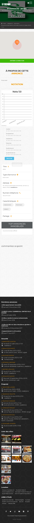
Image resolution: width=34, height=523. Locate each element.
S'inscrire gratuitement (20, 515)
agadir (3, 434)
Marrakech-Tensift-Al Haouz (23, 491)
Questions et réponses (7, 499)
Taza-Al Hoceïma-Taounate (23, 493)
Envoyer (9, 158)
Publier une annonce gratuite (9, 501)
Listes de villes (11, 503)
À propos (27, 499)
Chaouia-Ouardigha (8, 490)
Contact (4, 503)
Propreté (27, 501)
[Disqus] (17, 270)
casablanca (4, 445)
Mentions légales (19, 499)
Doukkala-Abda (21, 490)
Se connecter (11, 515)
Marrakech (4, 464)
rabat (2, 475)
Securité (21, 501)
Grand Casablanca (8, 491)
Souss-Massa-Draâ (7, 493)
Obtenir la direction (17, 60)
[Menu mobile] (30, 3)
